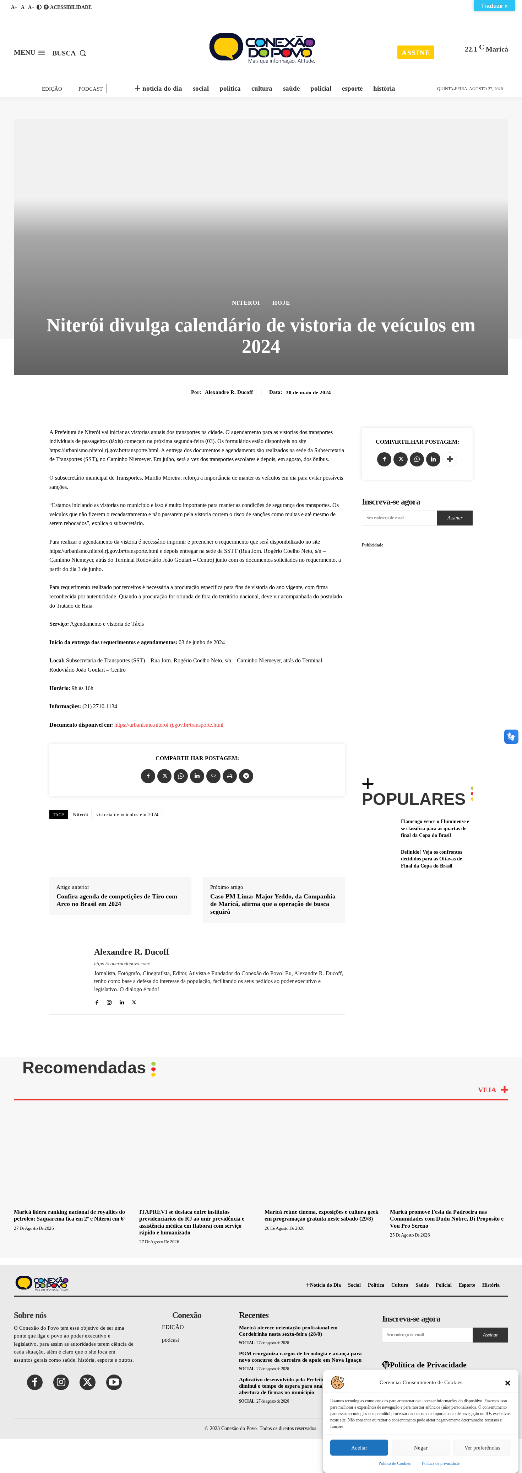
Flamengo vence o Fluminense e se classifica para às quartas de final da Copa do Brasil (435, 828)
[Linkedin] (197, 776)
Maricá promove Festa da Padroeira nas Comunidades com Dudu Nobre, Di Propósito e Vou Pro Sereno (447, 1218)
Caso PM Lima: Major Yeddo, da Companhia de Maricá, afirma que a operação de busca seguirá (273, 904)
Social (247, 1342)
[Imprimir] (230, 776)
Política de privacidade (441, 1463)
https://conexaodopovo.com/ (122, 963)
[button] (507, 1382)
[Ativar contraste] (39, 7)
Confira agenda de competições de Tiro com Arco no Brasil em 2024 (116, 900)
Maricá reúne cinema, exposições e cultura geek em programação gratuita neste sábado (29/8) (322, 1215)
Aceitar (359, 1448)
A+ (14, 7)
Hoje (281, 303)
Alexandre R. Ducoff (229, 392)
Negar (421, 1448)
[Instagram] (109, 1001)
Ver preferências (482, 1448)
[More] (449, 459)
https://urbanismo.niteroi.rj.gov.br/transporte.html (168, 725)
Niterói (246, 303)
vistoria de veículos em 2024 (127, 814)
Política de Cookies (395, 1463)
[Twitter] (164, 776)
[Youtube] (114, 1382)
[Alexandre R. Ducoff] (66, 975)
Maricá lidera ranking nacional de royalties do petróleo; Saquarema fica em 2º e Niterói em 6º (69, 1215)
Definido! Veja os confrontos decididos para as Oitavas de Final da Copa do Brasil (431, 859)
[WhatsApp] (181, 776)
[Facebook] (148, 776)
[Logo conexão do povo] (261, 48)
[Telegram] (246, 776)
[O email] (213, 776)
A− (31, 7)
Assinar (454, 518)
